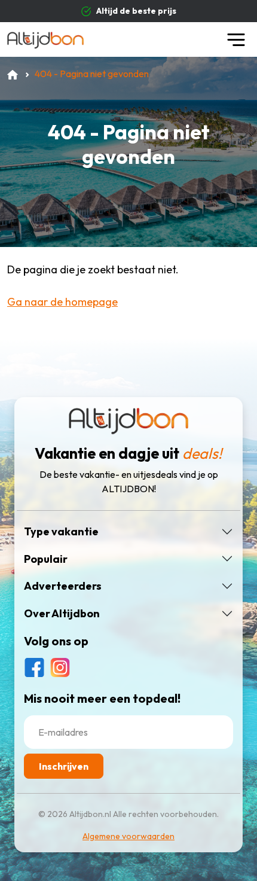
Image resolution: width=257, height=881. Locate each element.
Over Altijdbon (62, 613)
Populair (46, 559)
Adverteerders (63, 586)
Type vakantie (61, 531)
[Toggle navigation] (236, 39)
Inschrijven (63, 766)
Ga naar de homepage (62, 302)
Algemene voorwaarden (128, 836)
